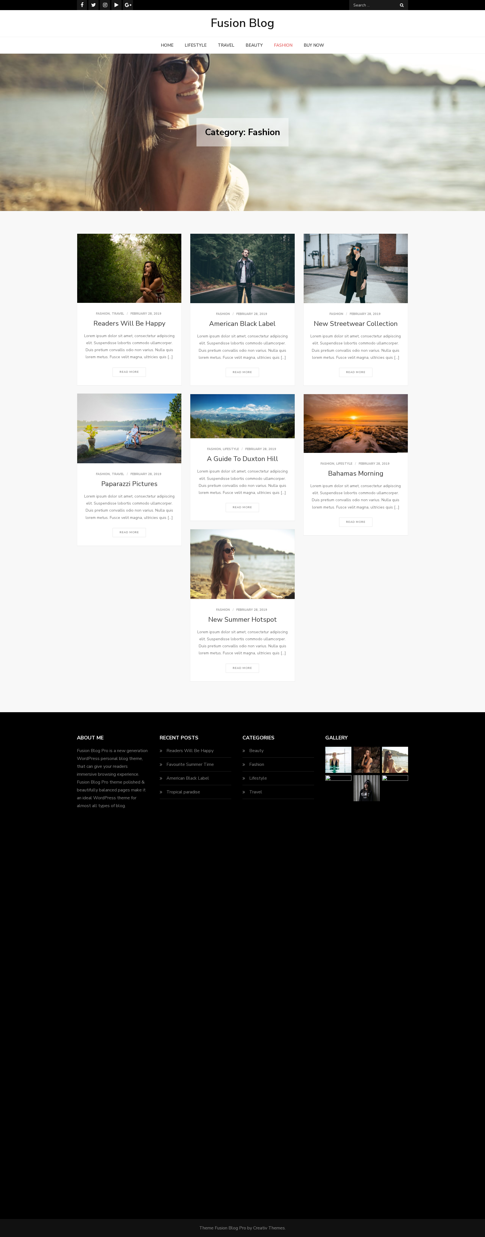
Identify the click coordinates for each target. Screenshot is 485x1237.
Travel (226, 45)
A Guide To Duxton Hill (242, 458)
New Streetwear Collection (356, 323)
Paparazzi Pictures (129, 483)
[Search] (401, 5)
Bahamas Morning (355, 473)
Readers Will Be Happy (129, 323)
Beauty (254, 45)
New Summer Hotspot (242, 619)
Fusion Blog (242, 23)
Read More (129, 372)
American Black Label (242, 323)
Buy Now (314, 45)
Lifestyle (196, 45)
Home (167, 45)
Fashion (283, 45)
